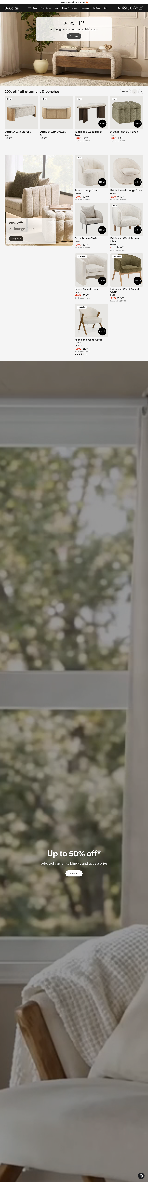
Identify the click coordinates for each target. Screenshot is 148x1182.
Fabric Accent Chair (86, 289)
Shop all (125, 91)
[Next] (140, 91)
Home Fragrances (69, 8)
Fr (119, 8)
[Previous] (134, 91)
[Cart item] (141, 8)
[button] (141, 1176)
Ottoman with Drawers (53, 132)
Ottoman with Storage (18, 132)
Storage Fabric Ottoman (124, 132)
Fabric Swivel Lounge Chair (126, 190)
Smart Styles (45, 8)
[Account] (135, 8)
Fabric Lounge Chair (86, 190)
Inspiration (85, 8)
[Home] (12, 8)
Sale (106, 8)
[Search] (130, 8)
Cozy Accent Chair (86, 238)
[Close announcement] (144, 2)
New (57, 8)
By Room (96, 8)
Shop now (74, 36)
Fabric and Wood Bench (88, 132)
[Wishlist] (124, 8)
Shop (35, 8)
